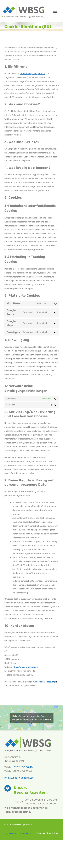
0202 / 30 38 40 (23, 767)
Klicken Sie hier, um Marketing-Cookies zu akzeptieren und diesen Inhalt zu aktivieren (31, 718)
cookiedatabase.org (45, 682)
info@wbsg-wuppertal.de (19, 777)
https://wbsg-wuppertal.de (32, 73)
